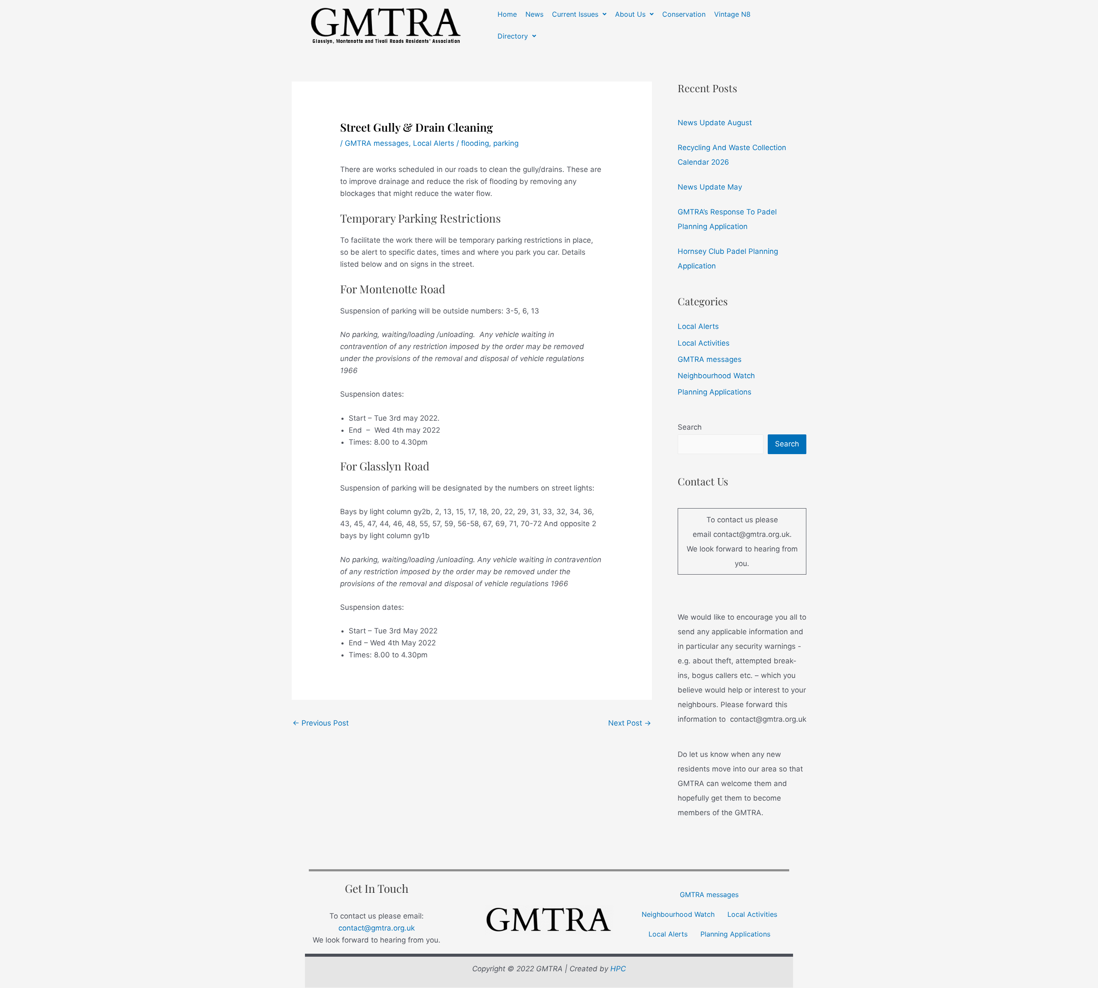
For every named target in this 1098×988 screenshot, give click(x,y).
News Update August (715, 122)
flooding (475, 143)
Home (507, 14)
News (534, 14)
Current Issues (575, 14)
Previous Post (321, 723)
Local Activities (704, 343)
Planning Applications (714, 392)
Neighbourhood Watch (716, 375)
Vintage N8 (732, 14)
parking (506, 143)
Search (690, 427)
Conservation (684, 14)
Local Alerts (433, 143)
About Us (630, 14)
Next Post (629, 723)
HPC (618, 968)
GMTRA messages (377, 143)
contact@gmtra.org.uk (376, 928)
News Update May (710, 187)
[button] (579, 14)
